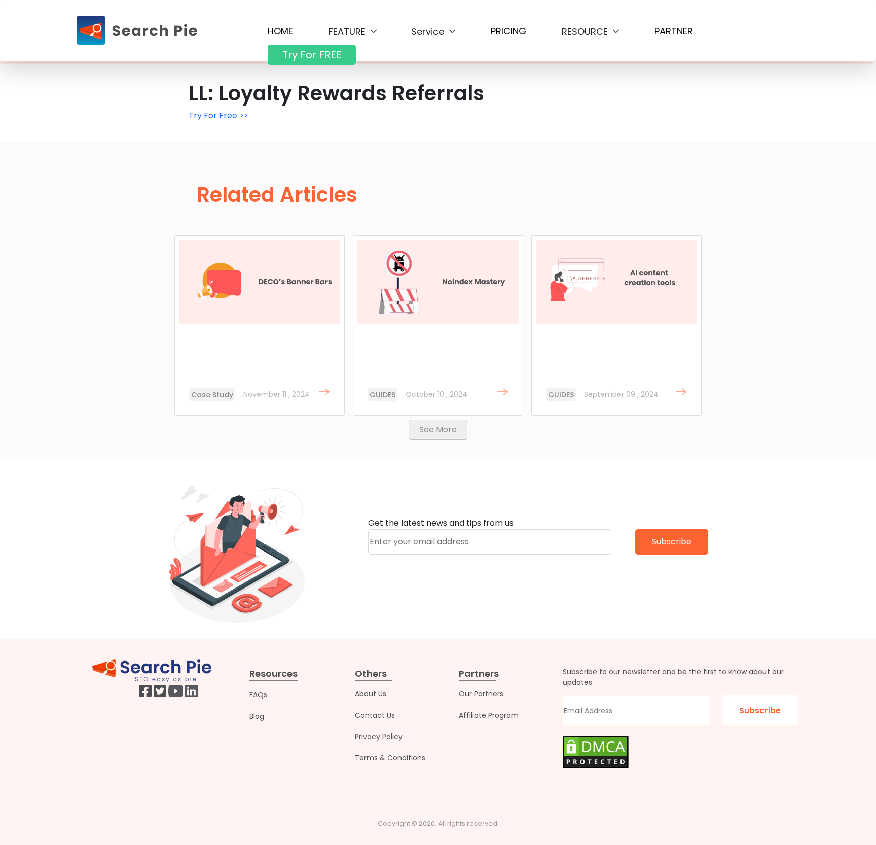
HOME (280, 31)
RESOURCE (586, 31)
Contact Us (375, 715)
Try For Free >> (218, 115)
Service (429, 31)
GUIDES (382, 395)
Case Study (212, 395)
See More (438, 429)
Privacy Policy (379, 736)
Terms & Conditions (390, 758)
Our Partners (481, 694)
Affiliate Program (489, 715)
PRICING (508, 31)
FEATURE (348, 31)
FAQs (258, 695)
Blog (256, 716)
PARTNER (673, 31)
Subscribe (671, 541)
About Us (370, 694)
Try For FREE (312, 55)
